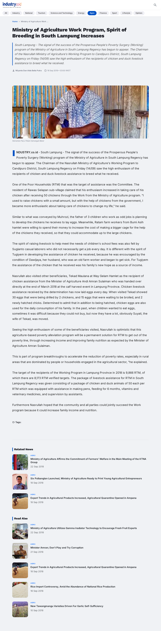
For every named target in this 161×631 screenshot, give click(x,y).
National (29, 13)
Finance (103, 13)
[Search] (155, 5)
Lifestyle (126, 13)
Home (15, 21)
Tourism (41, 13)
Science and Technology (62, 13)
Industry (16, 13)
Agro (92, 13)
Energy (81, 13)
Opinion (139, 13)
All (6, 13)
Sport (114, 13)
